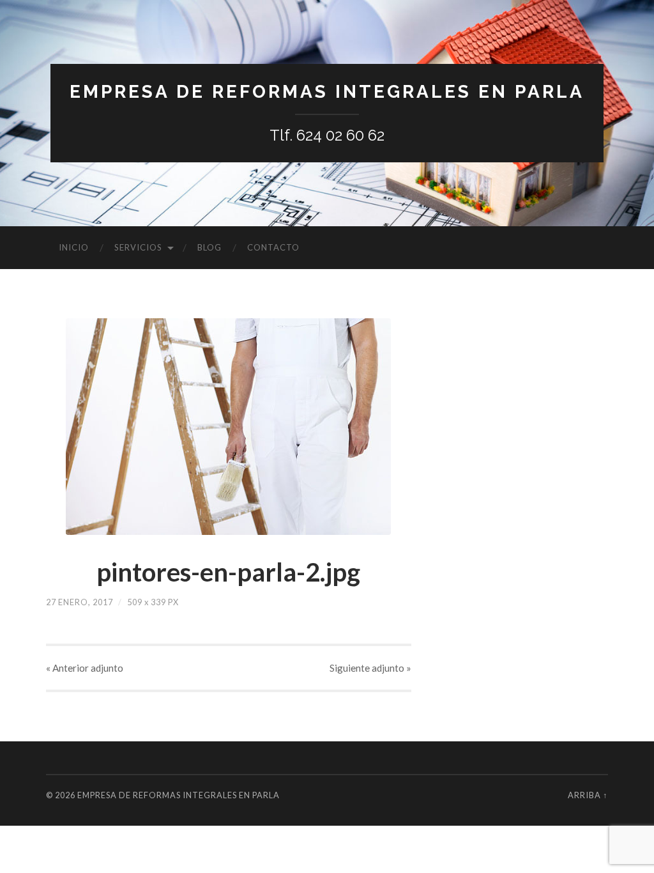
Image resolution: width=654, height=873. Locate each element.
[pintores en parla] (228, 426)
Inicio (74, 247)
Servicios (138, 247)
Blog (209, 247)
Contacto (273, 247)
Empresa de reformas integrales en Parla (327, 91)
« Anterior (84, 668)
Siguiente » (370, 668)
